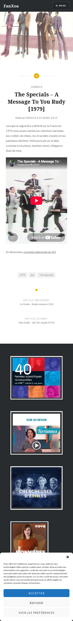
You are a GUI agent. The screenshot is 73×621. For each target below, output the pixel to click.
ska (32, 274)
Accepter (36, 593)
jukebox (36, 86)
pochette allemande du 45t (40, 252)
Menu (62, 5)
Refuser (36, 603)
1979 (22, 274)
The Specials (46, 274)
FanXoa (11, 6)
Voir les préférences (36, 612)
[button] (67, 557)
